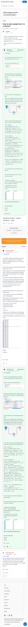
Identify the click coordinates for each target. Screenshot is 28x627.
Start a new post (11, 241)
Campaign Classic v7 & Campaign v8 (8, 5)
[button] (6, 28)
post (18, 201)
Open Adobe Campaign (10, 14)
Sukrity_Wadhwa (9, 552)
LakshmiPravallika (9, 250)
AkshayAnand (9, 49)
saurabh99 (8, 31)
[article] (14, 307)
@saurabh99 (8, 53)
